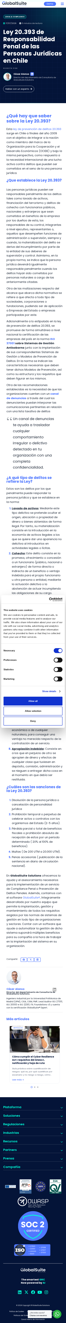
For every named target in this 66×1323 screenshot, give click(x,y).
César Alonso (21, 74)
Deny (33, 721)
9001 (32, 1254)
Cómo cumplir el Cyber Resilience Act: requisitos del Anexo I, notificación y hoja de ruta (33, 1060)
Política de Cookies (16, 1311)
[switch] (58, 660)
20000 (33, 1251)
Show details (49, 691)
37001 (43, 1252)
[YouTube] (39, 1292)
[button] (62, 3)
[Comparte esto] (24, 960)
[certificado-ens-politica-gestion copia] (25, 1186)
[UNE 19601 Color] (56, 1186)
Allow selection (33, 711)
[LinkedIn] (32, 74)
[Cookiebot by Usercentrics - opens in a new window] (49, 599)
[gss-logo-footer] (33, 1270)
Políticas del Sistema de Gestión (27, 1315)
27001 (32, 1246)
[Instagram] (46, 1292)
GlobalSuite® (31, 897)
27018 (43, 1247)
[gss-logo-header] (14, 4)
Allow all (33, 701)
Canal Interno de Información (33, 1319)
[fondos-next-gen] (11, 1186)
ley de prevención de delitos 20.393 (37, 129)
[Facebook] (33, 1292)
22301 (32, 1248)
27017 (43, 1250)
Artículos (18, 1028)
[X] (26, 1292)
